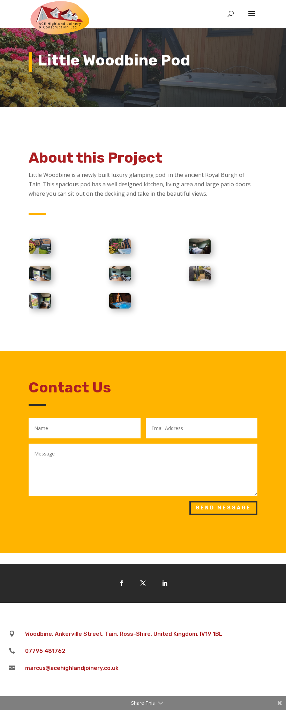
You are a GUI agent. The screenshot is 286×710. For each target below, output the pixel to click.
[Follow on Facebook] (121, 583)
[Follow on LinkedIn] (165, 583)
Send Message (223, 508)
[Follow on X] (143, 583)
